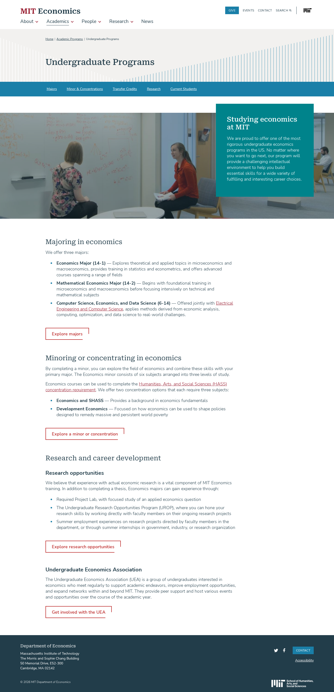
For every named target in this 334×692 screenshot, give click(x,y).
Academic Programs (69, 39)
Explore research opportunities (83, 546)
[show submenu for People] (99, 22)
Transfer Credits (125, 88)
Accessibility (304, 660)
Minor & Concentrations (85, 88)
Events (248, 10)
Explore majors (67, 334)
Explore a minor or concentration (85, 434)
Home (49, 39)
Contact (265, 10)
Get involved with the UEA (78, 612)
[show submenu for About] (36, 22)
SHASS (292, 683)
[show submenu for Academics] (72, 22)
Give (232, 10)
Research (154, 88)
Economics (50, 10)
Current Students (183, 88)
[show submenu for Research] (132, 22)
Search (282, 10)
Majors (52, 88)
